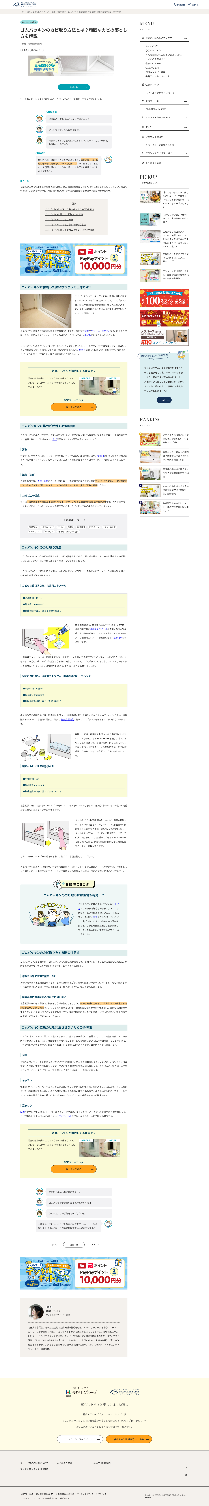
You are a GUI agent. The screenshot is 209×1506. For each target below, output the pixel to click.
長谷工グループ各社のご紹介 (160, 144)
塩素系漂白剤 (67, 719)
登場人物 (74, 87)
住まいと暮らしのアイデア (38, 11)
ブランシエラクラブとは (80, 1439)
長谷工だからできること (158, 76)
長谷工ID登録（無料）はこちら (129, 1439)
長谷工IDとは (25, 1494)
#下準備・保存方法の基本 (68, 531)
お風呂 (24, 50)
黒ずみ (87, 335)
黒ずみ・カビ (36, 50)
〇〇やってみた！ (154, 50)
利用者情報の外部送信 (65, 1494)
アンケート (151, 127)
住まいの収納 (152, 67)
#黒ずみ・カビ (47, 527)
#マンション (94, 527)
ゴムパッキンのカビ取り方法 (59, 219)
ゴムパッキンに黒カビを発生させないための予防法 (69, 229)
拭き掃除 (118, 637)
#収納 (70, 527)
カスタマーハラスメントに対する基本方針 (37, 1498)
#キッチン (49, 531)
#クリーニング (109, 527)
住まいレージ (152, 84)
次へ (93, 1244)
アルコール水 (65, 1116)
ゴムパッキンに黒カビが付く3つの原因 (64, 214)
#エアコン (33, 527)
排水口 (100, 455)
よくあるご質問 (153, 162)
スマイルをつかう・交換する (160, 92)
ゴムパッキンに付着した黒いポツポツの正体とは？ (69, 209)
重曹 (95, 917)
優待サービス (152, 100)
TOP (22, 11)
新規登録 (181, 4)
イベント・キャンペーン (158, 117)
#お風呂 (61, 527)
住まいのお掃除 (58, 11)
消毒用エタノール (98, 629)
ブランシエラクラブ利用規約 (34, 1468)
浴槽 (46, 481)
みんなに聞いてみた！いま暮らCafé (164, 54)
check (163, 400)
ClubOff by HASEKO (156, 109)
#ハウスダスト (35, 531)
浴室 (86, 330)
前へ (54, 1244)
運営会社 (63, 1498)
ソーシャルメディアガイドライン (90, 1494)
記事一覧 (74, 1244)
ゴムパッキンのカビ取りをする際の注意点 (65, 224)
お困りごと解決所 (154, 136)
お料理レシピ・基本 (156, 71)
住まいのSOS (152, 46)
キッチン (95, 330)
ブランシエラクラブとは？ (159, 153)
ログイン (196, 4)
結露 (22, 1111)
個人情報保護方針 (43, 1494)
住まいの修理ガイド (156, 59)
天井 (39, 481)
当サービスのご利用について (34, 1463)
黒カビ (82, 349)
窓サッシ (105, 330)
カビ (54, 439)
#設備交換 (81, 527)
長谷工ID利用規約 (101, 1463)
